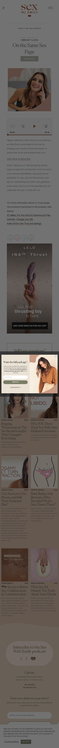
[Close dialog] (56, 356)
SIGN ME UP (15, 382)
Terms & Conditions (14, 387)
